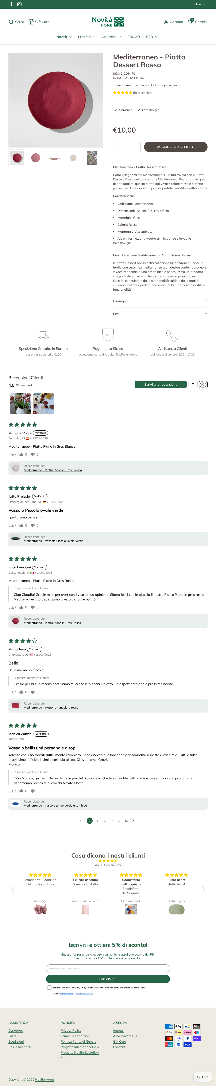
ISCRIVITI (108, 979)
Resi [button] (116, 314)
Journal (118, 1030)
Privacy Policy (71, 1030)
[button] (16, 21)
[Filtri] (193, 384)
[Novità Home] (108, 22)
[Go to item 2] (43, 403)
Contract (119, 1047)
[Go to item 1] (20, 403)
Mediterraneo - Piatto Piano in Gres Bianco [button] (53, 470)
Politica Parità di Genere (78, 1041)
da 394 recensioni (108, 865)
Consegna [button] (120, 301)
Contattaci (15, 1030)
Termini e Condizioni (75, 1036)
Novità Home (44, 1079)
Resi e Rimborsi (19, 1047)
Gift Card (119, 1041)
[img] (108, 860)
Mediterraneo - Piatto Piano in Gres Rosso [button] (52, 623)
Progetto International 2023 (81, 1047)
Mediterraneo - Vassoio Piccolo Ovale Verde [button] (53, 541)
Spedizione (139, 85)
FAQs (12, 1036)
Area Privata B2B (125, 1036)
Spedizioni (16, 1041)
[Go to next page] (134, 821)
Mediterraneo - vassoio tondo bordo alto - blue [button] (55, 805)
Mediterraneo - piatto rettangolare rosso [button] (51, 707)
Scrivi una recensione (160, 384)
